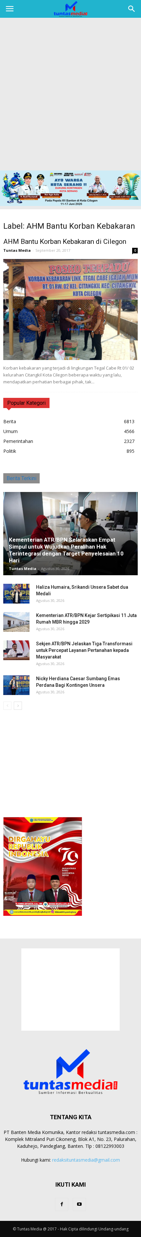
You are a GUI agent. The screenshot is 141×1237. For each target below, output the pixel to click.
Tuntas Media (17, 250)
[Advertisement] (70, 96)
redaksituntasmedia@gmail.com (86, 1160)
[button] (132, 9)
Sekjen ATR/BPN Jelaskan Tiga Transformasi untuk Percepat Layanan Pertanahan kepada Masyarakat (84, 650)
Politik (9, 451)
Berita (9, 421)
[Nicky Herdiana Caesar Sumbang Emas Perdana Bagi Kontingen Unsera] (16, 685)
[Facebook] (61, 1204)
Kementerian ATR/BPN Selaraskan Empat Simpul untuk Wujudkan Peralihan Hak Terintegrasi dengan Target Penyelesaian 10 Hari (66, 550)
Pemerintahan (18, 441)
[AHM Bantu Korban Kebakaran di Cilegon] (70, 309)
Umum (10, 431)
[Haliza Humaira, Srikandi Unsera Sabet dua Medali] (16, 594)
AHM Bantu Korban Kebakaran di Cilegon (64, 241)
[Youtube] (79, 1204)
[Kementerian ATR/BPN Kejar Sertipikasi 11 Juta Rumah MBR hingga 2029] (16, 622)
